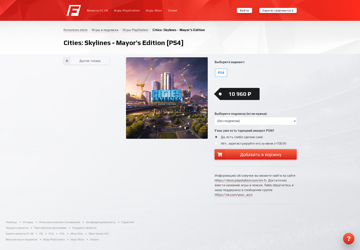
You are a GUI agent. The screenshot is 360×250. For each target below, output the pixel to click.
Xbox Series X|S (99, 233)
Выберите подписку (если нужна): (241, 113)
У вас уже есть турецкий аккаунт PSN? (244, 130)
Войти (244, 10)
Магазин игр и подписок (21, 239)
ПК (41, 233)
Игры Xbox (154, 10)
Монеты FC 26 (97, 10)
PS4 (221, 73)
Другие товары (90, 60)
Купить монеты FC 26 (20, 233)
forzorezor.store (76, 30)
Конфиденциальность (101, 222)
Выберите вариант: (230, 62)
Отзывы (28, 222)
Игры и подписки (105, 30)
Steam (173, 10)
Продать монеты (17, 227)
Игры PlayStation (127, 10)
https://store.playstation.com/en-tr (241, 180)
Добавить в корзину (260, 154)
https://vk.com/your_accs (233, 195)
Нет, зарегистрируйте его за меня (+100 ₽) (253, 143)
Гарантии (127, 222)
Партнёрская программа (50, 227)
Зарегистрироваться (277, 10)
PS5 (62, 233)
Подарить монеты (84, 227)
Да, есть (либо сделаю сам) (242, 137)
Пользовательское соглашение (59, 222)
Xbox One (76, 233)
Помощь (11, 222)
